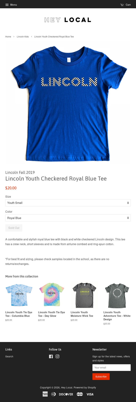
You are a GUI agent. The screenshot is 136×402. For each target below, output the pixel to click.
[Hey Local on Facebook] (51, 357)
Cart (128, 4)
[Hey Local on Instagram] (57, 357)
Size (8, 196)
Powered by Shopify (85, 387)
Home (8, 36)
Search (9, 356)
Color (8, 211)
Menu (13, 4)
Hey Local (66, 387)
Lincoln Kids (23, 36)
